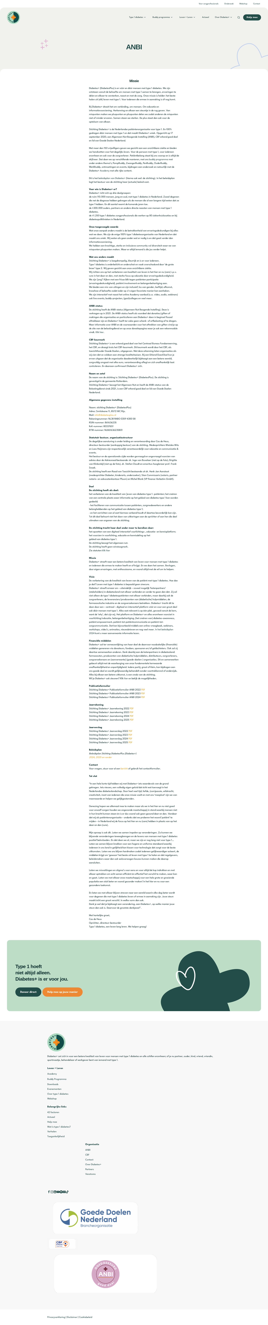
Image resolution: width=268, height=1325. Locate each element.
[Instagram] (51, 1192)
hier (126, 678)
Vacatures (90, 1174)
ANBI (87, 1150)
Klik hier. (100, 332)
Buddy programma (161, 17)
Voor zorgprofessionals (208, 4)
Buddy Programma (56, 1079)
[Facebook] (48, 1192)
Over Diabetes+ (222, 17)
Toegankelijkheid (55, 1136)
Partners (89, 1169)
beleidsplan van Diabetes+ (111, 178)
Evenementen (54, 1089)
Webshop (243, 4)
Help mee (52, 1122)
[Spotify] (61, 1192)
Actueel (205, 17)
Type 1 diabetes (136, 17)
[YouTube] (58, 1192)
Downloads (52, 1084)
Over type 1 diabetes (57, 1094)
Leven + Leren (186, 17)
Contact (256, 4)
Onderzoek (229, 4)
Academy (104, 171)
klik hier (106, 550)
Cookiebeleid (85, 1317)
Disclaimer (72, 1317)
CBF (87, 1155)
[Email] (64, 1192)
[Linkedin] (55, 1192)
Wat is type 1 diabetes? (59, 1127)
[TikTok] (67, 1192)
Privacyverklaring (56, 1317)
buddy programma (158, 159)
